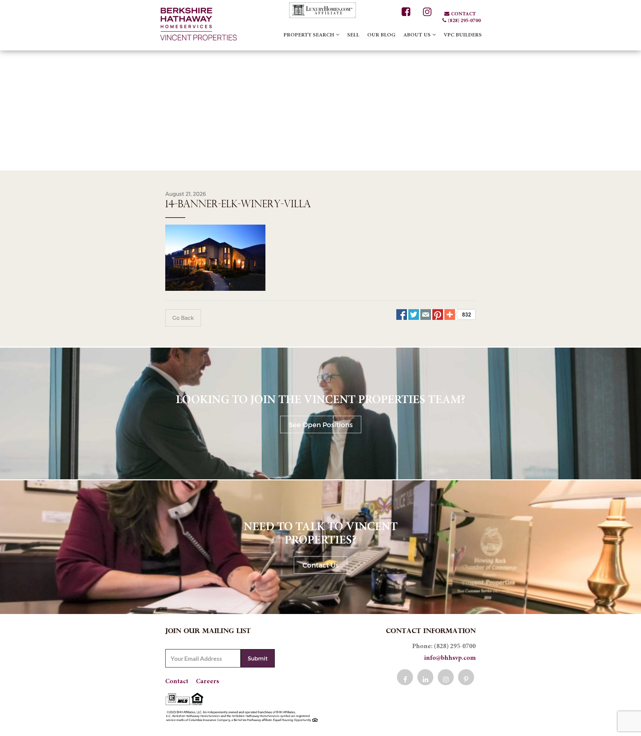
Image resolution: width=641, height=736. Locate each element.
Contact (176, 681)
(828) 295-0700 (464, 20)
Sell (353, 35)
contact (463, 14)
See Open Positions (321, 424)
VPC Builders (463, 35)
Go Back (183, 318)
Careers (207, 681)
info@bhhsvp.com (450, 658)
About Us (417, 35)
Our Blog (381, 35)
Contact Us (320, 565)
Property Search (308, 35)
